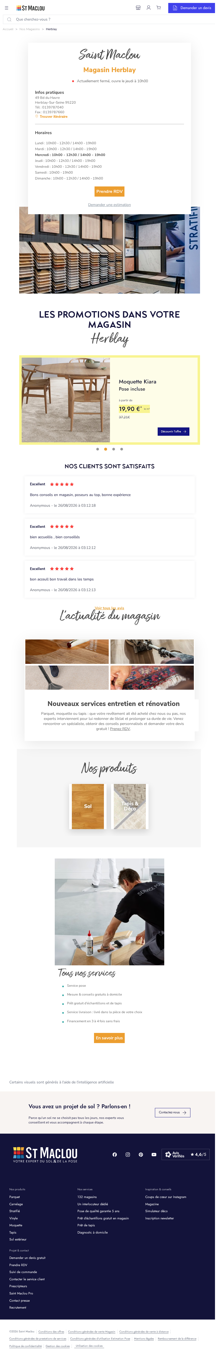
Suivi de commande (23, 1272)
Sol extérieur (17, 1239)
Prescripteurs (18, 1286)
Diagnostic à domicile (92, 1232)
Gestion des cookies (58, 1346)
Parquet (14, 1197)
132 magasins (87, 1197)
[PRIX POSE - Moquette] (109, 400)
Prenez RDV (120, 728)
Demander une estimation (109, 204)
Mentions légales (144, 1339)
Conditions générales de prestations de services (37, 1339)
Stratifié (14, 1211)
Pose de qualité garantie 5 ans (98, 1211)
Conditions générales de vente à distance (144, 1332)
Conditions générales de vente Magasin (91, 1332)
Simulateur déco (156, 1211)
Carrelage (16, 1204)
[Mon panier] (159, 7)
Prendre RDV (18, 1265)
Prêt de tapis (86, 1225)
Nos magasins (29, 29)
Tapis (12, 1232)
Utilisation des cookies (89, 1346)
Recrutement (17, 1307)
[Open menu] (6, 8)
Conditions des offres (51, 1332)
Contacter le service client (27, 1279)
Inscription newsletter (159, 1218)
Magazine (152, 1204)
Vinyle (13, 1218)
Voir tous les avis (109, 608)
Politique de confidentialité (25, 1346)
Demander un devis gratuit (27, 1258)
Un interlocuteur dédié (92, 1204)
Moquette (15, 1225)
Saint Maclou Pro (21, 1293)
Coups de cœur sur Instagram (165, 1197)
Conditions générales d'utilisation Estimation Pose (100, 1339)
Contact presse (19, 1300)
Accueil (8, 29)
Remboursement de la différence (177, 1339)
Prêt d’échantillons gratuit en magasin (103, 1218)
